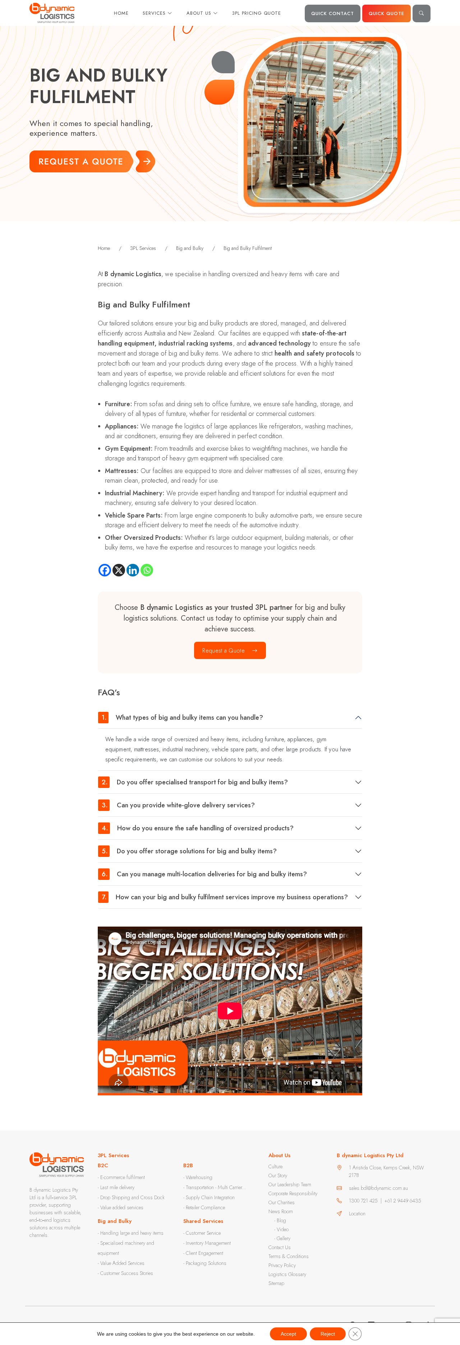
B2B (188, 1165)
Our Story (277, 1175)
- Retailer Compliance (204, 1207)
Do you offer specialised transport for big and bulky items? (195, 782)
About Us (200, 13)
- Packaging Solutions (204, 1263)
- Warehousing (197, 1177)
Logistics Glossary (287, 1274)
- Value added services (120, 1207)
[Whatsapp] (147, 570)
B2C (103, 1165)
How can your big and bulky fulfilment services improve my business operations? (225, 897)
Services (155, 13)
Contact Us (279, 1247)
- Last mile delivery (116, 1187)
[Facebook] (104, 570)
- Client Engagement (203, 1253)
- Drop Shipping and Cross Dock (131, 1197)
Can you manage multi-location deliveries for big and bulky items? (205, 874)
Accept (288, 1334)
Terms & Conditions (288, 1256)
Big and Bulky (115, 1221)
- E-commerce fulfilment (121, 1177)
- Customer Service (202, 1233)
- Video (281, 1229)
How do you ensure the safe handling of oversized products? (198, 828)
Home (121, 13)
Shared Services (203, 1221)
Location (357, 1213)
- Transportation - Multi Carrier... (214, 1187)
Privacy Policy (282, 1265)
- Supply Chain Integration (209, 1197)
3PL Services (113, 1155)
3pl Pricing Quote (256, 13)
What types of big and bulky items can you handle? (182, 717)
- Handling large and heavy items (131, 1233)
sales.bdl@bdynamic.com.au (378, 1188)
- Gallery (282, 1238)
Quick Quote (386, 13)
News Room (280, 1211)
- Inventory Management (207, 1243)
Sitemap (276, 1283)
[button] (422, 13)
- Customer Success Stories (125, 1273)
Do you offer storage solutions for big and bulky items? (189, 851)
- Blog (280, 1220)
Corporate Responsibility (292, 1193)
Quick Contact (332, 13)
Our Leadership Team (289, 1184)
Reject (328, 1334)
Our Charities (281, 1202)
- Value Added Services (121, 1263)
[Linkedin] (132, 570)
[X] (118, 570)
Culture (275, 1166)
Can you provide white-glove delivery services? (178, 805)
